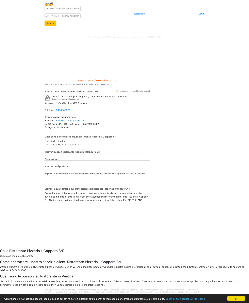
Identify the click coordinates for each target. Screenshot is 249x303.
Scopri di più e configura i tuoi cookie (185, 298)
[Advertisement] (124, 59)
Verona (67, 84)
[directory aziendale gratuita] (49, 3)
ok (236, 298)
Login (201, 13)
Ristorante (77, 84)
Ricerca (50, 23)
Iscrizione (139, 13)
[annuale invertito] (48, 98)
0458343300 (63, 110)
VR (61, 84)
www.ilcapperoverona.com (70, 120)
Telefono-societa (51, 84)
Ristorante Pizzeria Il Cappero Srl (96, 84)
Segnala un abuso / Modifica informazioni (134, 91)
